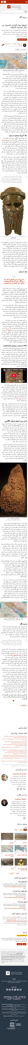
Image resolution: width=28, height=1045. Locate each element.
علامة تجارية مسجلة (8, 1016)
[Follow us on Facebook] (7, 990)
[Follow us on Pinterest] (12, 990)
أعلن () (17, 997)
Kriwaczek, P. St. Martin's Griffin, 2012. (15, 742)
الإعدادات (15, 996)
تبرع (5, 1)
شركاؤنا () (16, 999)
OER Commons (20, 958)
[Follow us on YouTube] (20, 990)
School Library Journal (7, 959)
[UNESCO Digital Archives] (14, 1025)
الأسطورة (15, 655)
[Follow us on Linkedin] (15, 990)
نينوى (20, 398)
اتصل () (23, 997)
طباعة (17, 49)
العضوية (19, 944)
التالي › (17, 873)
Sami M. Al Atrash (19, 774)
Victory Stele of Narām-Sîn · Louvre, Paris (10, 758)
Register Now (22, 39)
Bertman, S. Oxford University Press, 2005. (15, 737)
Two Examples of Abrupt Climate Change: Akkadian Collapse (16, 753)
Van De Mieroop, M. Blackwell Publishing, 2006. (15, 756)
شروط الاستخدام (7, 996)
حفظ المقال (23, 49)
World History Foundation (7, 1004)
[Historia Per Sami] (18, 789)
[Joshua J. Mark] (24, 818)
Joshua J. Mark (16, 44)
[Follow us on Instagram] (18, 990)
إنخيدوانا (9, 330)
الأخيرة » (11, 873)
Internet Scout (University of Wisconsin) (11, 956)
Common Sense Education (16, 955)
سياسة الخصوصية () (9, 997)
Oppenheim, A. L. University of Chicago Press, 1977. (14, 750)
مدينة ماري (5, 140)
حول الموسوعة (22, 996)
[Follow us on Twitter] (10, 990)
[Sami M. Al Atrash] (24, 789)
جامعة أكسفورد (19, 953)
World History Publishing (7, 1009)
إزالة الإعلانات (23, 705)
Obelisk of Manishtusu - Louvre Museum (10, 747)
